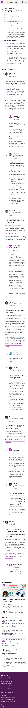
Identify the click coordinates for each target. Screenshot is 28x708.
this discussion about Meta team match (14, 92)
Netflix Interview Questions (7, 688)
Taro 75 (2, 679)
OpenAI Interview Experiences (7, 694)
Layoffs (2, 706)
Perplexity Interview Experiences (8, 697)
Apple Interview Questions (6, 686)
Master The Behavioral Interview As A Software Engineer (13, 345)
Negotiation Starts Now (10, 233)
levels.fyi (10, 43)
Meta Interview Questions (6, 683)
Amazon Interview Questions (7, 685)
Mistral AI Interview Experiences (8, 701)
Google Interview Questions (7, 681)
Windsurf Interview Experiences (8, 699)
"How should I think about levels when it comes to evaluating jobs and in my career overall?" (15, 556)
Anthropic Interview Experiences (8, 695)
